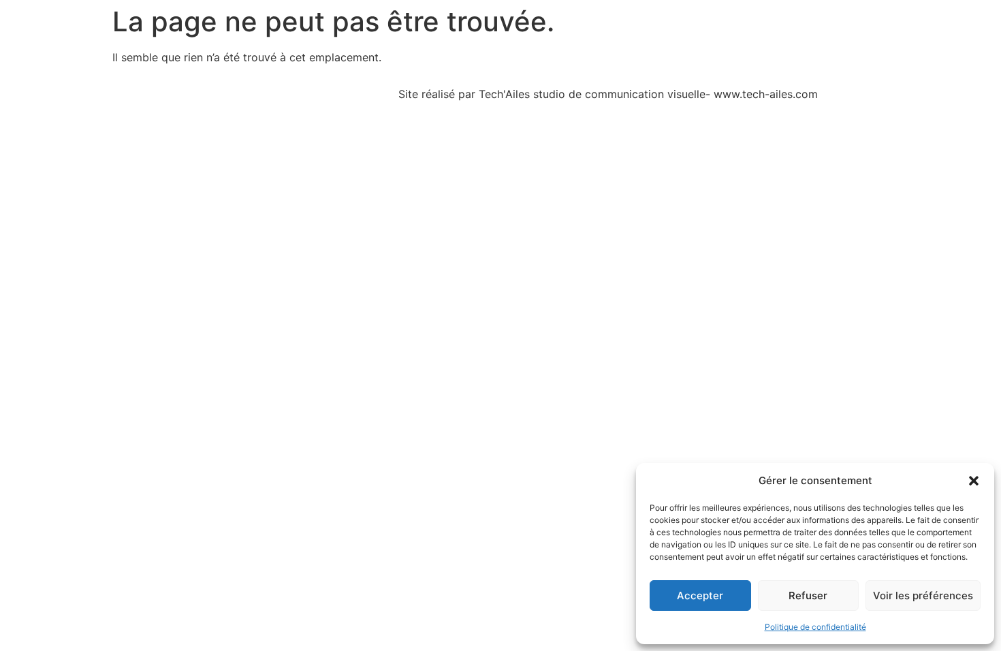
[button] (974, 481)
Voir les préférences (923, 595)
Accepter (700, 595)
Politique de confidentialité (815, 627)
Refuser (808, 595)
